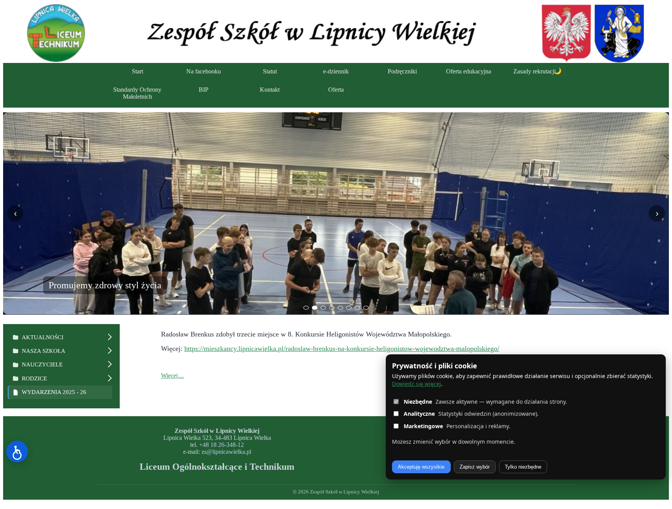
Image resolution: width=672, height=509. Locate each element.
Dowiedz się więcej (416, 383)
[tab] (306, 308)
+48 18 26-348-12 (221, 444)
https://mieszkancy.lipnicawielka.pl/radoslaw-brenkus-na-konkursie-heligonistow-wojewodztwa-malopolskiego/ (341, 348)
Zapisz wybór (475, 467)
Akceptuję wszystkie (421, 467)
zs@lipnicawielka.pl (226, 451)
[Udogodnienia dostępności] (17, 451)
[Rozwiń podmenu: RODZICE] (108, 378)
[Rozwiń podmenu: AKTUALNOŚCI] (108, 337)
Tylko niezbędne (523, 467)
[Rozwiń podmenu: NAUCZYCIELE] (108, 364)
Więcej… (172, 375)
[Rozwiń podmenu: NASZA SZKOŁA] (108, 351)
